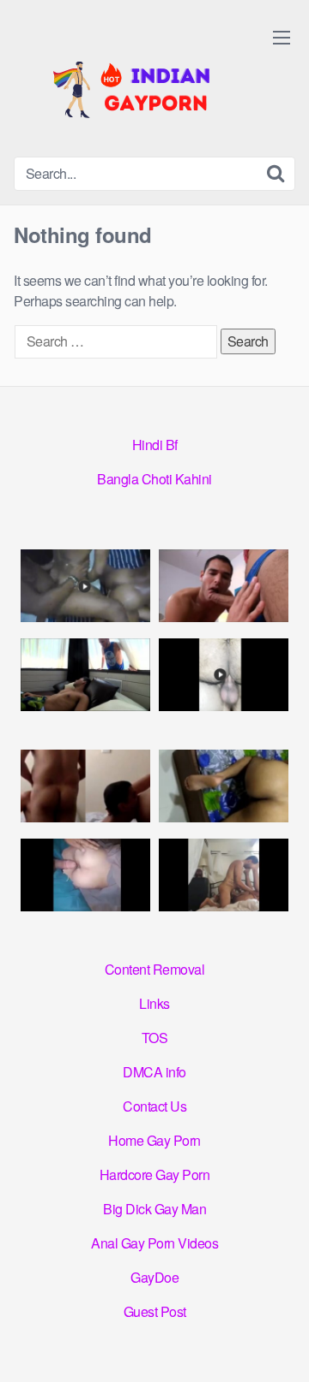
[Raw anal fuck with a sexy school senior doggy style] (223, 786)
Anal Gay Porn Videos (154, 1243)
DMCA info (154, 1072)
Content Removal (155, 969)
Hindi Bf (155, 444)
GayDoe (154, 1277)
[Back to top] (279, 1344)
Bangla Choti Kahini (154, 479)
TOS (155, 1037)
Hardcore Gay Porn (155, 1174)
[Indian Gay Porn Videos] (142, 85)
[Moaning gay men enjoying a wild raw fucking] (223, 875)
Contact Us (154, 1106)
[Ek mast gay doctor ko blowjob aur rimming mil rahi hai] (85, 786)
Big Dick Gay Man (154, 1209)
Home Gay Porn (154, 1140)
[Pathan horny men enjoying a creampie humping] (85, 875)
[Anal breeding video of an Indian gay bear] (223, 674)
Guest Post (155, 1311)
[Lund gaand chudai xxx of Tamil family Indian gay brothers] (223, 585)
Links (154, 1003)
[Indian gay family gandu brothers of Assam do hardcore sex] (85, 674)
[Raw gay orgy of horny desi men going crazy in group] (85, 585)
